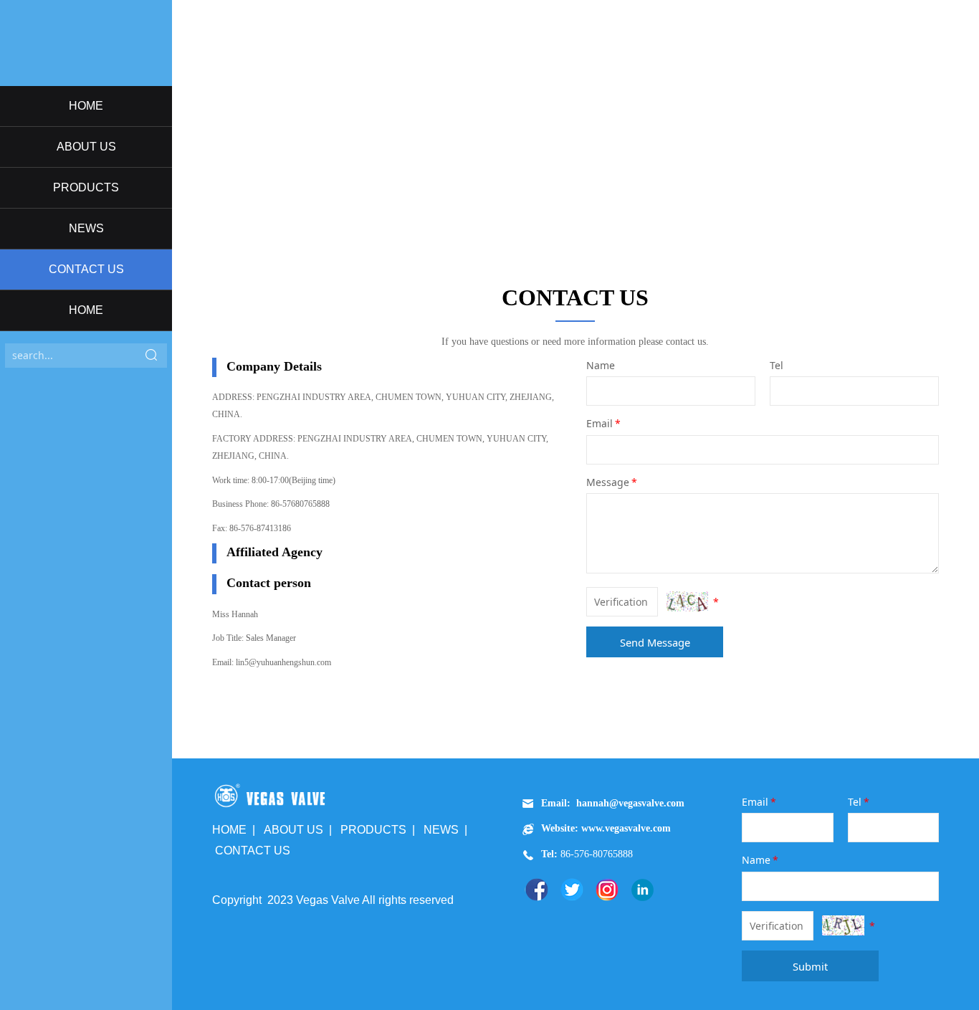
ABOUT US (86, 146)
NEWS (86, 228)
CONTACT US (86, 269)
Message (611, 482)
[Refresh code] (687, 601)
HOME (86, 106)
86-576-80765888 (595, 854)
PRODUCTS (86, 187)
